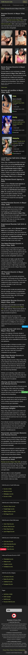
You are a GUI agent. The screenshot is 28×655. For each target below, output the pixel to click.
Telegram (25, 326)
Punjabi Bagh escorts (9, 509)
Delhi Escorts (7, 599)
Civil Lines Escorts (8, 541)
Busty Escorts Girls (9, 579)
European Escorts (8, 584)
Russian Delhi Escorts (9, 601)
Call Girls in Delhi (8, 594)
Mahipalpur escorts (8, 494)
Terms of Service (14, 650)
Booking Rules (22, 650)
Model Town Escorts (9, 549)
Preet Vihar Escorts (9, 529)
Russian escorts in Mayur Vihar (15, 20)
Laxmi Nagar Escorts (9, 531)
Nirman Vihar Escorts (9, 526)
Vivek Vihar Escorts (9, 524)
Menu (24, 1)
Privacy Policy (6, 650)
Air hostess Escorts (9, 576)
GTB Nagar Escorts (9, 546)
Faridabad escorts (8, 566)
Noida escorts (7, 561)
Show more (4, 87)
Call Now (3, 549)
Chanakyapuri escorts (18, 5)
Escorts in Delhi (8, 489)
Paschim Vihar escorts (9, 506)
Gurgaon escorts (8, 564)
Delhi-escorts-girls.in (6, 24)
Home (2, 8)
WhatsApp (24, 392)
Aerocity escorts (6, 5)
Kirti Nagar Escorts (8, 514)
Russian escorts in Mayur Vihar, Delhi (10, 462)
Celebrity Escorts (8, 581)
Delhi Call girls (7, 596)
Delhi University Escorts (10, 544)
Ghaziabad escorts (8, 559)
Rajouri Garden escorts (9, 511)
